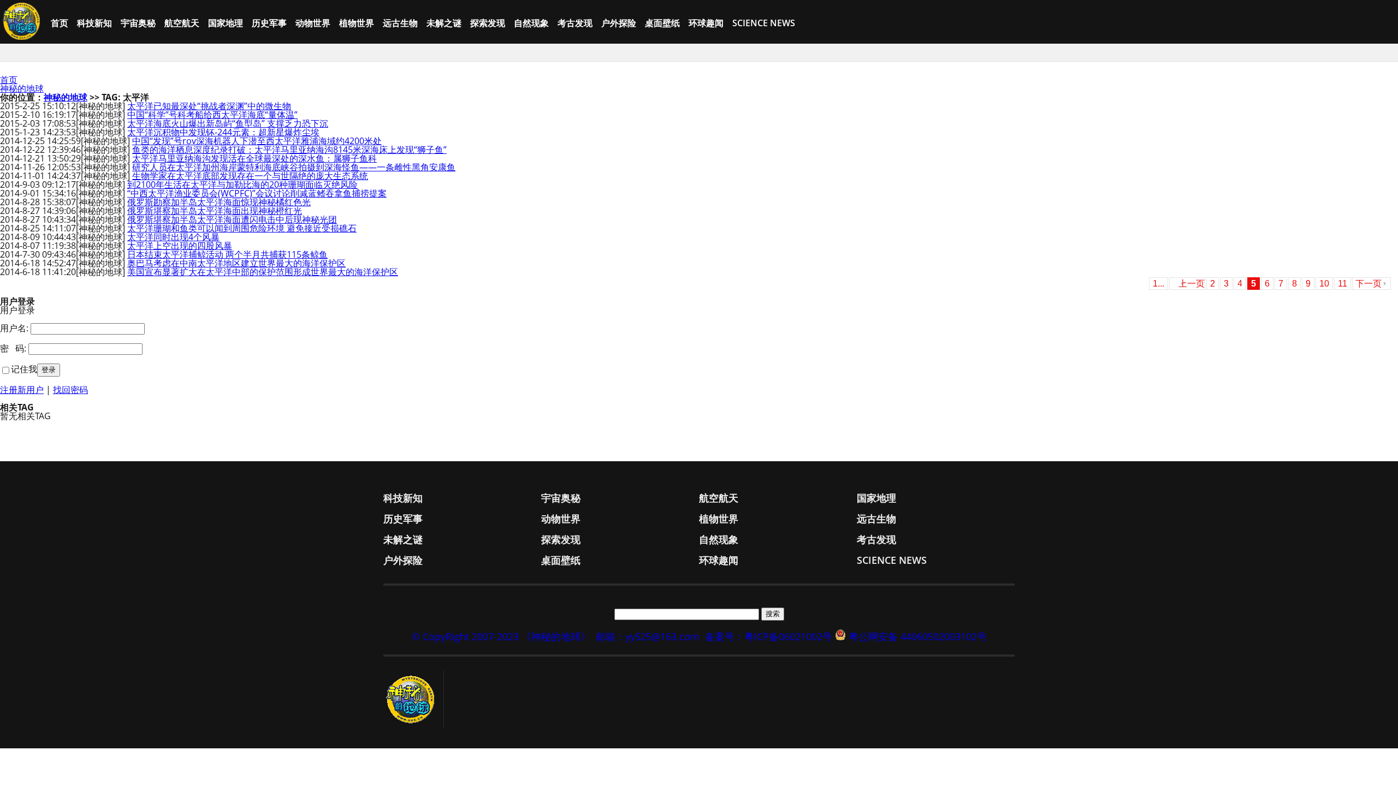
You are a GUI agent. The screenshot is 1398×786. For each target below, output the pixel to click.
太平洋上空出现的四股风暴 (179, 246)
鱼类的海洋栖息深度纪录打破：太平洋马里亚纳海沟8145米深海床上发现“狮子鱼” (289, 150)
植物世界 (356, 23)
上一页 (1191, 283)
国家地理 (225, 23)
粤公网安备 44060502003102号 (918, 636)
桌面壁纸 (662, 23)
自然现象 (531, 23)
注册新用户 (22, 390)
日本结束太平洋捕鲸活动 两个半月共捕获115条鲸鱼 (227, 254)
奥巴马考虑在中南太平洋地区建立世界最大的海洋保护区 (236, 263)
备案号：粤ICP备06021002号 (768, 636)
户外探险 (618, 23)
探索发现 (487, 23)
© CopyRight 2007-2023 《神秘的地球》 (501, 636)
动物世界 (312, 23)
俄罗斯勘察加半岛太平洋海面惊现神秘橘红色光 (219, 202)
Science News (763, 23)
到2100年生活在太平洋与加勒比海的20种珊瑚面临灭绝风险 (242, 184)
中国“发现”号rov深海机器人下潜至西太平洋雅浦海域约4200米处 (257, 141)
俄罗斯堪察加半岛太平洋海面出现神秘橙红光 (214, 211)
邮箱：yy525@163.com (648, 636)
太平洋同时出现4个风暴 (173, 237)
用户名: (14, 328)
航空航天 (181, 23)
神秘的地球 (22, 88)
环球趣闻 (706, 23)
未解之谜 (443, 23)
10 (1324, 283)
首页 (59, 23)
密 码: (13, 348)
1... (1158, 283)
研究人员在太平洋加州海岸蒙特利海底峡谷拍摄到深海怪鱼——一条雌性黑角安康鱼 (293, 167)
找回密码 (70, 390)
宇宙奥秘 (138, 23)
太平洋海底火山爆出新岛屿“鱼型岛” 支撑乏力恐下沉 (227, 123)
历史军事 (269, 23)
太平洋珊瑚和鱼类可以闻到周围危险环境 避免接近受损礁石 (242, 228)
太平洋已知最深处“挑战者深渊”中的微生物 (209, 106)
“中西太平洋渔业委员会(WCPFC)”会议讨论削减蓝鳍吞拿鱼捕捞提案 (257, 193)
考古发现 (575, 23)
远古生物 (400, 23)
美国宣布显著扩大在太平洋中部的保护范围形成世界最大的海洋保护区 (262, 272)
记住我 (24, 369)
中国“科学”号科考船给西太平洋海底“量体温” (212, 115)
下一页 (1368, 283)
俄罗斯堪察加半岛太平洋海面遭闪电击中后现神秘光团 (232, 219)
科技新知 (94, 23)
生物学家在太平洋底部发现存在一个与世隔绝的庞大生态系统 (250, 176)
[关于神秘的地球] (413, 700)
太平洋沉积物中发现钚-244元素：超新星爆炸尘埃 (223, 132)
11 (1342, 283)
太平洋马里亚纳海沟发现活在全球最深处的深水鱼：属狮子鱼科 (254, 158)
